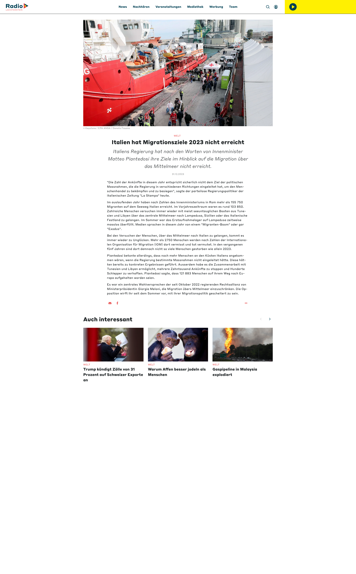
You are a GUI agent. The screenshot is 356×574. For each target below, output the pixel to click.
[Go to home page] (17, 7)
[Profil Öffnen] (276, 7)
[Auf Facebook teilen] (117, 303)
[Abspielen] (293, 7)
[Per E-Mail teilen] (110, 303)
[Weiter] (270, 319)
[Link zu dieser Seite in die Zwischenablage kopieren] (246, 303)
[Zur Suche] (268, 7)
